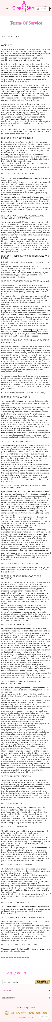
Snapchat (25, 973)
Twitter (7, 973)
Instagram (15, 973)
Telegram (21, 973)
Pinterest (11, 973)
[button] (42, 9)
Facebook (3, 973)
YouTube (18, 973)
